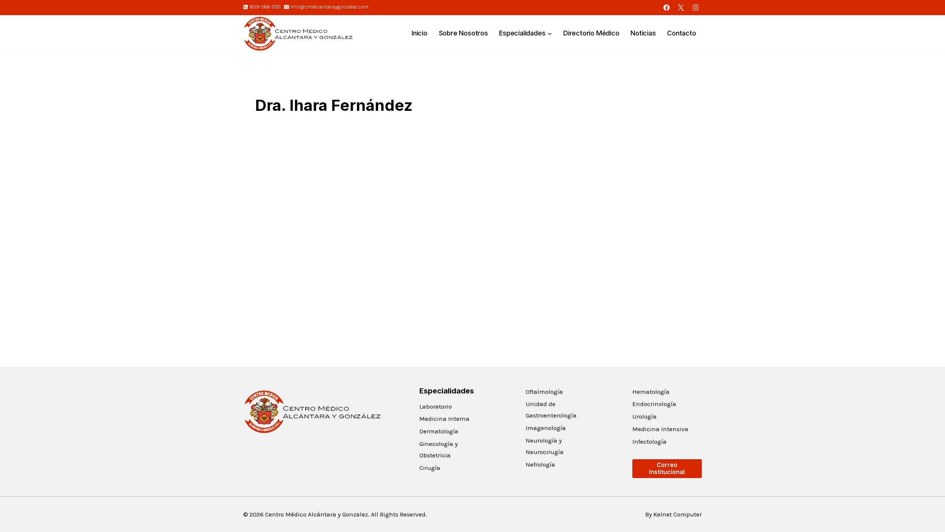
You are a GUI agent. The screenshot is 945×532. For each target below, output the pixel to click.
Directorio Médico (591, 33)
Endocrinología (654, 403)
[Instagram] (695, 7)
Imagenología (546, 428)
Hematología (651, 391)
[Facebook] (666, 7)
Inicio (419, 33)
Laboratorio (435, 406)
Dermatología (438, 431)
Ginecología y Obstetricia (438, 449)
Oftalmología (544, 391)
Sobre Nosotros (463, 33)
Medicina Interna (444, 418)
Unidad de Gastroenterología (551, 409)
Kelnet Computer (677, 514)
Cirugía (429, 467)
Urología (644, 416)
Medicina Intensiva (660, 429)
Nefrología (540, 464)
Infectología (649, 441)
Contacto (681, 33)
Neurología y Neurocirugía (545, 446)
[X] (681, 7)
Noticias (643, 33)
